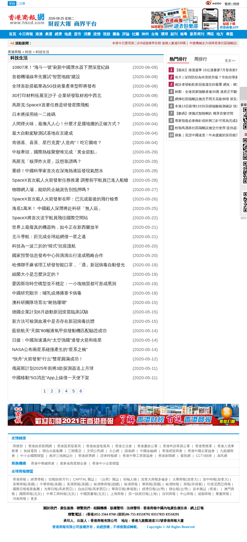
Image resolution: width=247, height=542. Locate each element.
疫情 (97, 34)
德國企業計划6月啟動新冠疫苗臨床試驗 (50, 311)
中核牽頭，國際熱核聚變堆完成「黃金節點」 (55, 152)
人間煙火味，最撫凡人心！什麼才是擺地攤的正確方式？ (66, 123)
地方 (220, 34)
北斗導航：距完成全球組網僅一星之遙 (49, 236)
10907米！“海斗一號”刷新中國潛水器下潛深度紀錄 (61, 67)
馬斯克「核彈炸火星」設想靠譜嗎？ (47, 161)
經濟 (58, 34)
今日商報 (26, 34)
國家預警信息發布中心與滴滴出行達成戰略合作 (57, 255)
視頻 (106, 34)
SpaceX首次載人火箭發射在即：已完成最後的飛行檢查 (65, 199)
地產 (68, 34)
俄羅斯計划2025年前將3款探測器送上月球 (53, 368)
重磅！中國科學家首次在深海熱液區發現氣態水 (57, 170)
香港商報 (14, 52)
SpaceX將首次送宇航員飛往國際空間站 (50, 217)
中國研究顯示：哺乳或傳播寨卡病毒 (47, 293)
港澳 (39, 34)
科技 (28, 52)
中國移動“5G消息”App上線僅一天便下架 (50, 377)
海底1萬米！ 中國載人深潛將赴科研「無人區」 (57, 208)
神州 (145, 34)
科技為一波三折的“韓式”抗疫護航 (44, 246)
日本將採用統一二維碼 (33, 114)
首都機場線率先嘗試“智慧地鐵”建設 (46, 76)
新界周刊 (197, 34)
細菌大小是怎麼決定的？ (36, 274)
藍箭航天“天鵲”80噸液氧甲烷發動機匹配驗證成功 (59, 330)
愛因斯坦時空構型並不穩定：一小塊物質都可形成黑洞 (64, 283)
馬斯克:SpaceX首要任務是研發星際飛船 (50, 105)
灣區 (210, 34)
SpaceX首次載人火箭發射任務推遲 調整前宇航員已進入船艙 (70, 180)
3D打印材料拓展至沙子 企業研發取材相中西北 (56, 95)
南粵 (183, 34)
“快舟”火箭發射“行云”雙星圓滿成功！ (47, 359)
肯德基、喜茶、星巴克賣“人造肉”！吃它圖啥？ (57, 142)
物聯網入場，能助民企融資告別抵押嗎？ (51, 189)
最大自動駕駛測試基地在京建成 (42, 133)
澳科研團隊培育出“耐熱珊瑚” (39, 302)
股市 (77, 34)
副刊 (174, 34)
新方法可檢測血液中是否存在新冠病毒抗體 (53, 321)
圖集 (116, 34)
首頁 (12, 34)
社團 (135, 34)
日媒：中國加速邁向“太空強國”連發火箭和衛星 (57, 340)
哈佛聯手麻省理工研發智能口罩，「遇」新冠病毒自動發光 (68, 264)
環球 (164, 34)
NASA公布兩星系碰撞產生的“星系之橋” (50, 349)
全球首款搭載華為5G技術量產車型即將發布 (54, 86)
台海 (154, 34)
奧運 (48, 34)
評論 (126, 34)
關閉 (244, 218)
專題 (229, 34)
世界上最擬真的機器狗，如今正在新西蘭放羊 (55, 227)
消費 (87, 34)
